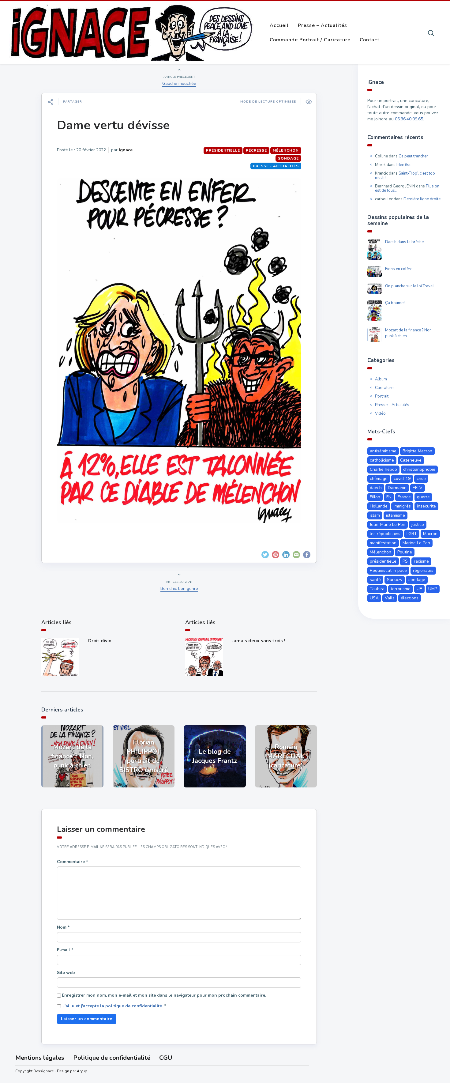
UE (419, 589)
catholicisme (382, 460)
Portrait (381, 396)
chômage (379, 478)
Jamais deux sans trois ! (258, 641)
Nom (63, 927)
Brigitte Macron (417, 451)
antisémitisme (383, 451)
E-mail (65, 950)
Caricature (384, 388)
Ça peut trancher (413, 156)
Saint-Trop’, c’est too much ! (405, 175)
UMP (432, 589)
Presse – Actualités (322, 25)
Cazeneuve (411, 460)
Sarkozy (394, 580)
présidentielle (223, 150)
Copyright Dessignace (34, 1071)
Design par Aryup (72, 1071)
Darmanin (397, 488)
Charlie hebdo (383, 469)
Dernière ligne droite (422, 199)
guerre (423, 497)
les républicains (385, 534)
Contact (369, 39)
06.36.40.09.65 (409, 119)
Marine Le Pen (416, 543)
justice (417, 524)
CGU (165, 1058)
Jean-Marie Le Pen (387, 524)
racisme (421, 561)
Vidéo (380, 413)
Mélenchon (286, 150)
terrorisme (401, 589)
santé (375, 580)
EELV (417, 488)
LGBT (412, 534)
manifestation (383, 543)
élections (409, 598)
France (404, 497)
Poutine (404, 552)
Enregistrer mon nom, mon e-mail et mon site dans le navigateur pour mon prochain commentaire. (164, 995)
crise (421, 478)
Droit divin (99, 641)
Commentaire (72, 862)
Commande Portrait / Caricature (310, 39)
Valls (390, 598)
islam (375, 515)
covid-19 (402, 478)
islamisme (395, 515)
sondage (288, 158)
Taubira (377, 589)
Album (381, 379)
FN (389, 497)
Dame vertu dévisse (113, 125)
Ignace (126, 150)
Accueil (279, 25)
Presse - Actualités (276, 166)
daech (376, 488)
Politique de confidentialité (111, 1058)
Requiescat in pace (388, 570)
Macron (430, 534)
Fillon (375, 497)
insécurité (426, 506)
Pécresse (256, 150)
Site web (66, 972)
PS (405, 561)
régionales (423, 570)
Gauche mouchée (179, 83)
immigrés (402, 506)
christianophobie (419, 469)
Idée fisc (403, 165)
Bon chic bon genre (179, 588)
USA (374, 598)
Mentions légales (39, 1058)
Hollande (379, 506)
